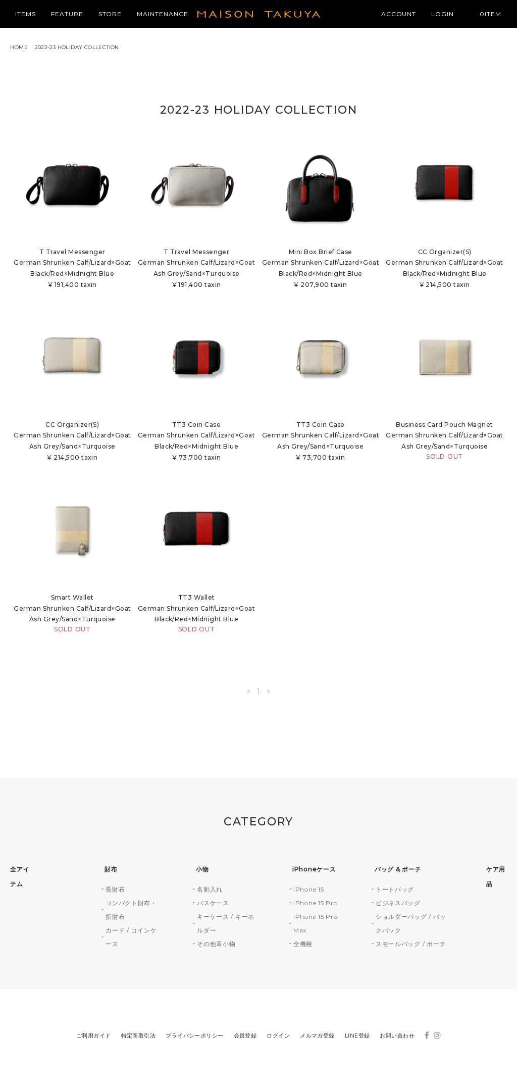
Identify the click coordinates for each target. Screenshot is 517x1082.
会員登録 (245, 1035)
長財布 (115, 889)
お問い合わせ (397, 1035)
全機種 (303, 944)
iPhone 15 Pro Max (315, 923)
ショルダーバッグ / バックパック (411, 923)
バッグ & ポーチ (398, 869)
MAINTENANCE (162, 14)
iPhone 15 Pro (315, 903)
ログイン (278, 1035)
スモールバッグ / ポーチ (411, 944)
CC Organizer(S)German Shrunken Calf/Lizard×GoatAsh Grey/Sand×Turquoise (72, 441)
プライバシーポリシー (194, 1035)
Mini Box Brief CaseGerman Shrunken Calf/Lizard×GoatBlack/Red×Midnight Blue (320, 268)
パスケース (213, 903)
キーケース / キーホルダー (225, 923)
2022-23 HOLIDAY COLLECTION (77, 47)
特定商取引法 (138, 1035)
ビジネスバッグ (398, 903)
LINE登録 (357, 1035)
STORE (110, 14)
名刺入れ (210, 889)
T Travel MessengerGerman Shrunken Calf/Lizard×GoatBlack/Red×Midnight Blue (72, 268)
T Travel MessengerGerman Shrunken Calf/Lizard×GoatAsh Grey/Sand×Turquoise (196, 268)
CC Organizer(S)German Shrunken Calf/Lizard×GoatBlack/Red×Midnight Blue (444, 268)
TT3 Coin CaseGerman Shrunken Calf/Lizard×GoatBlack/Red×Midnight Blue (196, 441)
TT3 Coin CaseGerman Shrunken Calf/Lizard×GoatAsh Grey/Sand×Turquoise (320, 441)
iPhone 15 (308, 889)
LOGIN (442, 14)
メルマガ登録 (317, 1035)
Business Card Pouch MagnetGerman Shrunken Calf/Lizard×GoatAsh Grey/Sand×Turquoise (444, 440)
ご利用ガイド (93, 1035)
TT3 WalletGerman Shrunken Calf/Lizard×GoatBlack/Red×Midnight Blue (196, 613)
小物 (202, 869)
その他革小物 (216, 944)
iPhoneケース (314, 869)
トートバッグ (395, 889)
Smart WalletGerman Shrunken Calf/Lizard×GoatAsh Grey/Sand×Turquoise (72, 613)
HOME (19, 47)
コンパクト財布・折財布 (131, 909)
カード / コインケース (131, 937)
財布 (111, 869)
